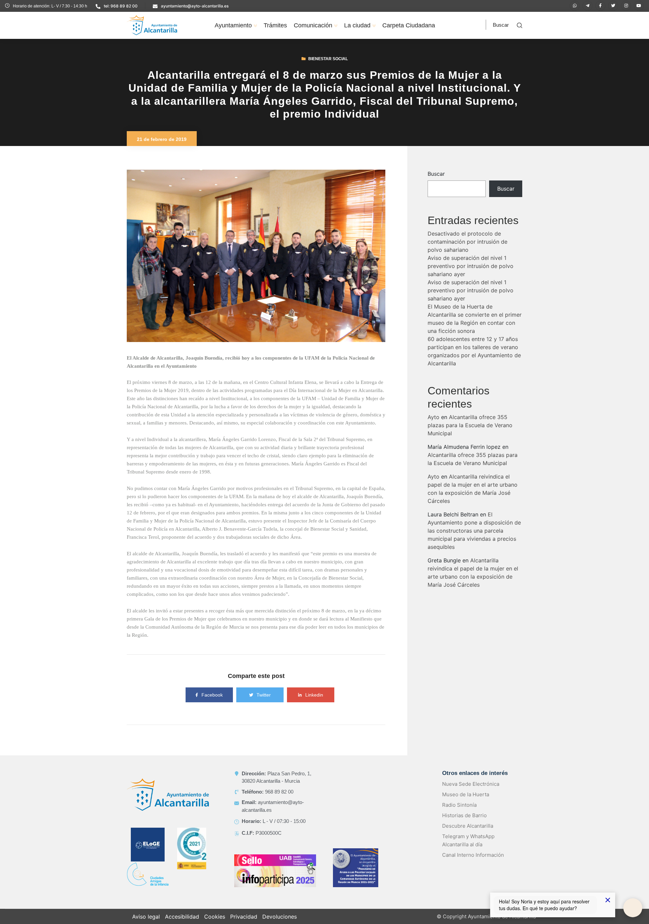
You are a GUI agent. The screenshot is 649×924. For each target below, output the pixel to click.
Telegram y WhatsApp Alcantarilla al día (468, 848)
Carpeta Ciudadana (408, 25)
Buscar (436, 181)
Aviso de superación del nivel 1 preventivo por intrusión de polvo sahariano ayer (470, 274)
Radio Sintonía (459, 813)
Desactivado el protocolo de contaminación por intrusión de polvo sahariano (467, 249)
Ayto (433, 425)
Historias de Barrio (464, 823)
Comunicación (313, 25)
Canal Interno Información (473, 863)
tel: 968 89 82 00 (121, 5)
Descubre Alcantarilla (467, 834)
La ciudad (357, 25)
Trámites (275, 25)
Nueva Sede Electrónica (470, 792)
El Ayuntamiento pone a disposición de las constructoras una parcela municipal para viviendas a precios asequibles (474, 538)
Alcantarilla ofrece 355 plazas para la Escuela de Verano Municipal (470, 433)
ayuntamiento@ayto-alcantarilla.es (195, 5)
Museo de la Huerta (465, 802)
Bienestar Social (328, 67)
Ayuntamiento (233, 25)
